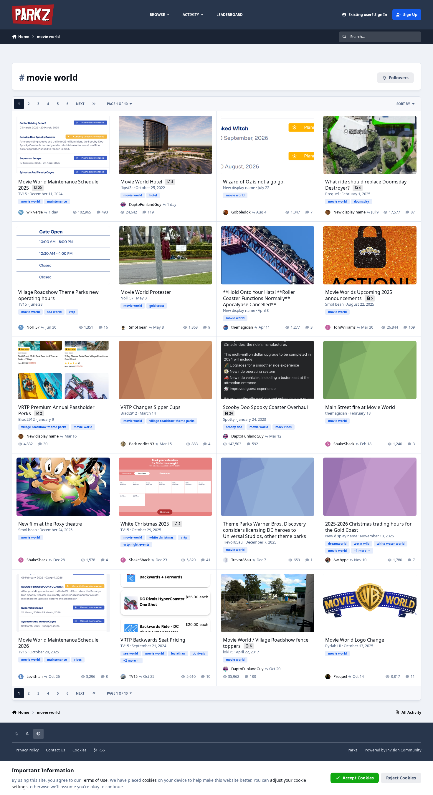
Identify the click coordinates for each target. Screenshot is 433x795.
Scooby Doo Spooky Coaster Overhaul (265, 407)
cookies (149, 780)
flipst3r (126, 187)
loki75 (228, 652)
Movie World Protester (145, 292)
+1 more (360, 551)
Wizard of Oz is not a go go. (254, 181)
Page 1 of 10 (117, 104)
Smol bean (138, 327)
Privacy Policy (27, 750)
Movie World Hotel (141, 181)
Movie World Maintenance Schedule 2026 (58, 643)
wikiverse (35, 212)
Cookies (79, 750)
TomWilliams (344, 327)
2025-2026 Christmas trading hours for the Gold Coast (368, 527)
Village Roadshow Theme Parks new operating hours (58, 295)
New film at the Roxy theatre (50, 524)
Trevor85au (233, 542)
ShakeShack (343, 443)
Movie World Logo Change (354, 640)
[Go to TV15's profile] (123, 676)
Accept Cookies (358, 778)
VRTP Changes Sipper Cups (150, 407)
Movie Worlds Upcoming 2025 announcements (358, 295)
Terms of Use (95, 780)
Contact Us (55, 750)
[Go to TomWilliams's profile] (327, 327)
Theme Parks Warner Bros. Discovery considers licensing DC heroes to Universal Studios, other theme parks (264, 530)
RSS (101, 750)
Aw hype (340, 559)
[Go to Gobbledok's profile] (225, 212)
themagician (242, 327)
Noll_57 (33, 327)
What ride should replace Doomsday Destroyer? (365, 184)
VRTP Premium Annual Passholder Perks (56, 410)
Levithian (35, 676)
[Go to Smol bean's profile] (123, 327)
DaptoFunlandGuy (145, 204)
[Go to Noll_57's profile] (21, 327)
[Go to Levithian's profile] (21, 676)
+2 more (129, 660)
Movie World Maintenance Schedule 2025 (58, 184)
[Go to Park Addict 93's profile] (123, 444)
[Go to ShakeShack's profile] (327, 444)
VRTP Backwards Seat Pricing (152, 640)
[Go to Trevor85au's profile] (225, 560)
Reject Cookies (401, 778)
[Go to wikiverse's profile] (21, 212)
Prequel (332, 193)
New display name (239, 187)
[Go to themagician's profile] (225, 327)
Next (80, 104)
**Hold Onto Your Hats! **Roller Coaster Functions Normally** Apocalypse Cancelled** (259, 298)
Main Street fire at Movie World (360, 407)
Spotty (229, 419)
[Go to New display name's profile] (327, 212)
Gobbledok (241, 212)
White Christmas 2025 (145, 524)
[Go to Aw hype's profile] (327, 560)
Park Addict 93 (141, 443)
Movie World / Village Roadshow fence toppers (265, 643)
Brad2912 (26, 419)
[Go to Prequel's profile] (327, 676)
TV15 (22, 193)
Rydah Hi (333, 645)
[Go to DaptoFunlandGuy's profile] (123, 204)
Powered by (393, 750)
